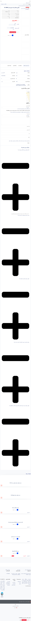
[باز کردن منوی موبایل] (30, 1)
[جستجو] (1, 1)
